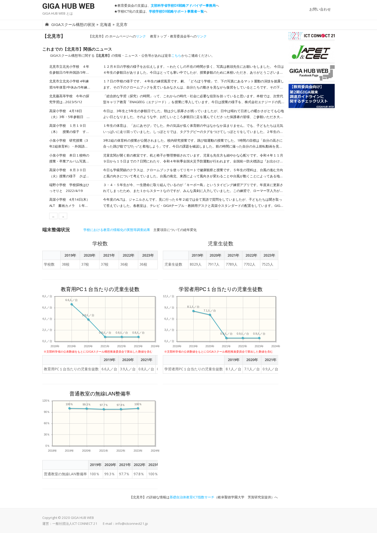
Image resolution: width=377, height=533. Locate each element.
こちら (176, 55)
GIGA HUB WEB (68, 6)
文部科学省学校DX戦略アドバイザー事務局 (183, 5)
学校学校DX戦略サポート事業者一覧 (176, 11)
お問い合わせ (320, 9)
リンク (141, 36)
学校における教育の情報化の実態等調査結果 (116, 229)
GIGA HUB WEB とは (57, 13)
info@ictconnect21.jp (131, 523)
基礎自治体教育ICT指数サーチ (192, 497)
